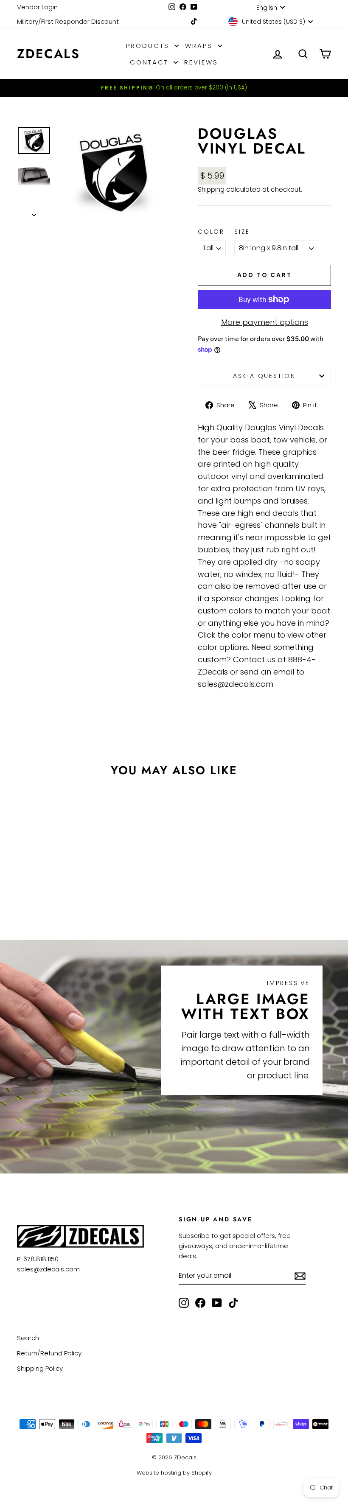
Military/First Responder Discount (68, 21)
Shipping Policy (40, 1368)
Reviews (201, 62)
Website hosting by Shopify (174, 1473)
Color (211, 231)
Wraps (200, 45)
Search (28, 1337)
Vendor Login (37, 7)
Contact (150, 62)
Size (242, 231)
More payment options (264, 322)
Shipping (211, 189)
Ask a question (264, 376)
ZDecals (48, 54)
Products (149, 45)
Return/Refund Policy (49, 1353)
